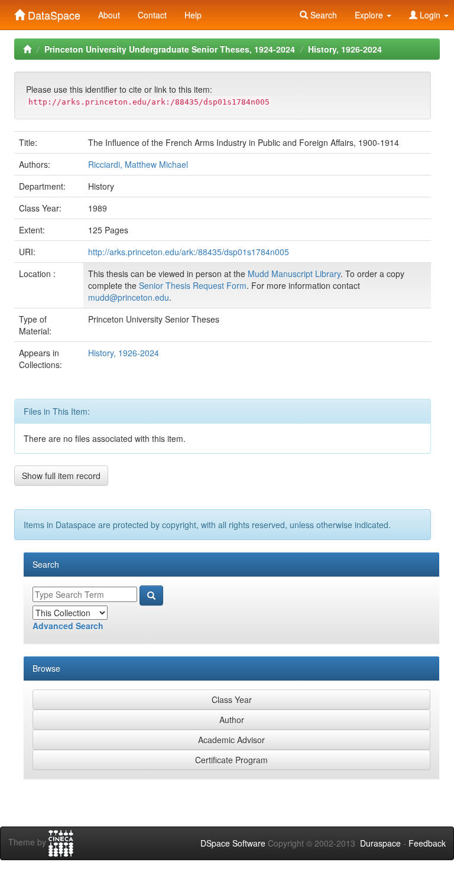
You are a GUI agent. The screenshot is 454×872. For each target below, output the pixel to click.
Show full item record (61, 475)
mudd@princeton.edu (128, 297)
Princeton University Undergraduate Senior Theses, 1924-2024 (169, 49)
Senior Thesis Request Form (193, 285)
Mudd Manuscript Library (294, 273)
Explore (370, 15)
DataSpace (52, 12)
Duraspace (380, 843)
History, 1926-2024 (345, 49)
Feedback (427, 843)
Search (322, 15)
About (109, 15)
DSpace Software (232, 843)
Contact (152, 15)
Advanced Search (68, 626)
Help (193, 15)
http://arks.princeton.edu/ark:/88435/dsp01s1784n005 (188, 252)
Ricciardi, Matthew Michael (138, 164)
